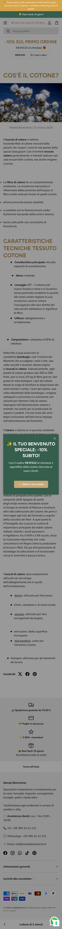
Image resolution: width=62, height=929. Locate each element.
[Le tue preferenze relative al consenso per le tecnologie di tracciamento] (56, 923)
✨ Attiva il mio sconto (31, 484)
